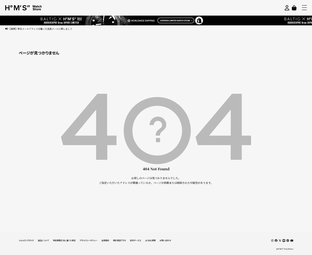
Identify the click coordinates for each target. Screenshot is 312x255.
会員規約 (105, 240)
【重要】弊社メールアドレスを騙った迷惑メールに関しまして (40, 28)
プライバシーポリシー (89, 240)
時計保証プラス (119, 240)
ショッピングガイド (26, 240)
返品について (43, 240)
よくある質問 (150, 240)
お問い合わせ (165, 240)
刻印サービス (135, 240)
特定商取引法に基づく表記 (64, 240)
